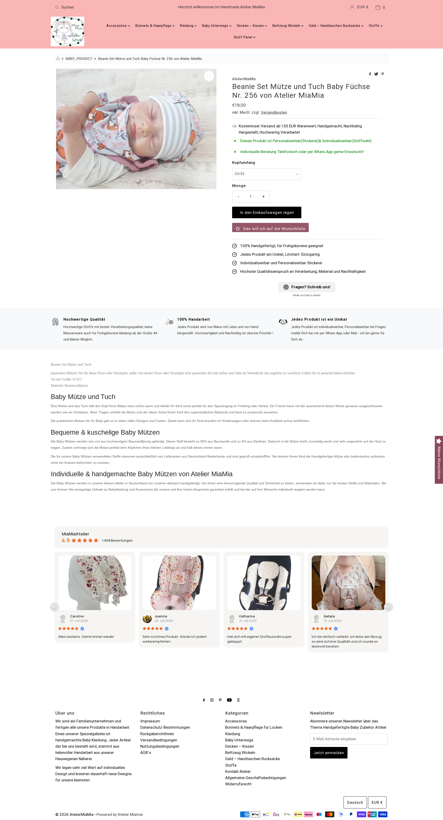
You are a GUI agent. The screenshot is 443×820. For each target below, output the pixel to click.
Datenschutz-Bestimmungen (165, 727)
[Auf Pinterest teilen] (382, 74)
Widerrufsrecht (238, 784)
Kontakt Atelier (238, 771)
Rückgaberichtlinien (157, 733)
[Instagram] (211, 700)
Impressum (150, 721)
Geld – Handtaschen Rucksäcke (335, 26)
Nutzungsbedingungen (159, 746)
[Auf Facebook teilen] (370, 74)
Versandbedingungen (158, 740)
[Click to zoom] (209, 76)
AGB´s (145, 752)
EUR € (362, 7)
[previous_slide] (54, 607)
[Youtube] (229, 700)
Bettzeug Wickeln (287, 26)
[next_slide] (388, 607)
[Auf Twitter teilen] (376, 74)
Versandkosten (274, 112)
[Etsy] (238, 700)
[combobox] (108, 7)
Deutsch (355, 802)
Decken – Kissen (251, 26)
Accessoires (117, 26)
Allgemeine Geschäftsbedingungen (255, 777)
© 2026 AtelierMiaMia (74, 814)
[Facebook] (204, 700)
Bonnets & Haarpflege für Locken (253, 727)
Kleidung (187, 26)
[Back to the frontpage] (59, 59)
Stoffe (375, 26)
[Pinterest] (220, 700)
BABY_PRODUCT (79, 59)
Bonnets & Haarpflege (153, 26)
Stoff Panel (243, 37)
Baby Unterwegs (215, 26)
